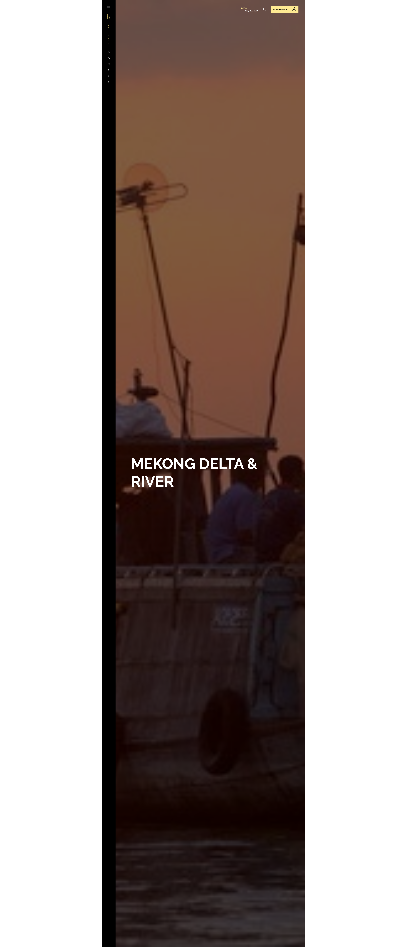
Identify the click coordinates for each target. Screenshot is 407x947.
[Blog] (109, 70)
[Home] (109, 52)
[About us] (109, 58)
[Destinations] (109, 64)
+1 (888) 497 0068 (249, 10)
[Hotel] (109, 76)
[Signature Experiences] (109, 82)
